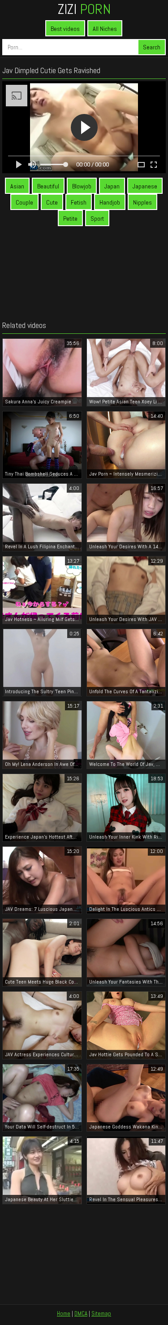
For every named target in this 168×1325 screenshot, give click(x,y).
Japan (112, 186)
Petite (70, 218)
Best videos (65, 29)
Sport (97, 218)
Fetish (78, 202)
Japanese (145, 186)
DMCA (80, 1313)
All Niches (105, 29)
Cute (52, 202)
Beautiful (48, 186)
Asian (17, 186)
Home (63, 1313)
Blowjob (81, 186)
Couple (24, 202)
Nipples (142, 202)
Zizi (84, 9)
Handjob (109, 202)
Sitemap (101, 1313)
